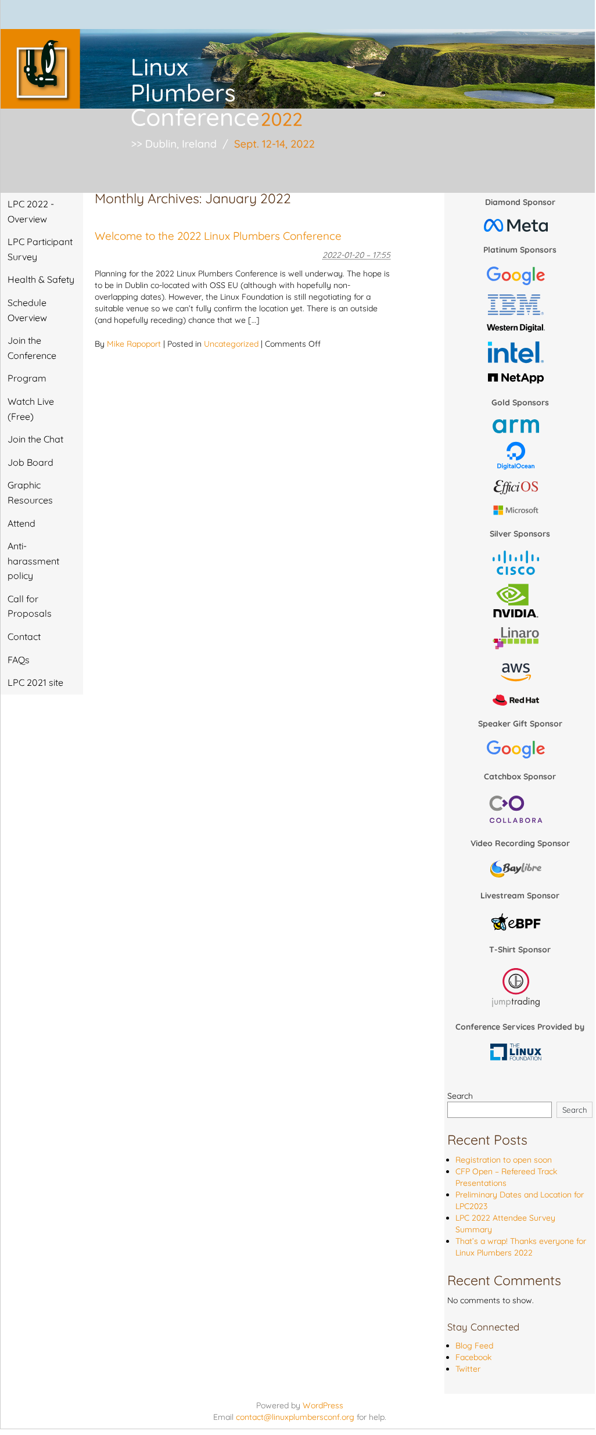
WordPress (323, 1405)
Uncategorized (231, 344)
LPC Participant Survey (40, 249)
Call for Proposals (30, 606)
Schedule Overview (27, 310)
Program (27, 378)
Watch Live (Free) (31, 408)
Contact (24, 636)
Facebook (473, 1357)
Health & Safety (41, 279)
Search (460, 1096)
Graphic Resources (30, 492)
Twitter (467, 1369)
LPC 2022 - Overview (31, 211)
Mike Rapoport (134, 344)
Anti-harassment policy (33, 560)
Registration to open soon (503, 1160)
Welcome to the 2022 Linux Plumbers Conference (218, 236)
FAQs (19, 660)
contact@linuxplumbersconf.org (295, 1417)
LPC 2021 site (35, 682)
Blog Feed (474, 1345)
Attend (21, 523)
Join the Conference (32, 348)
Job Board (30, 462)
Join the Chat (35, 439)
